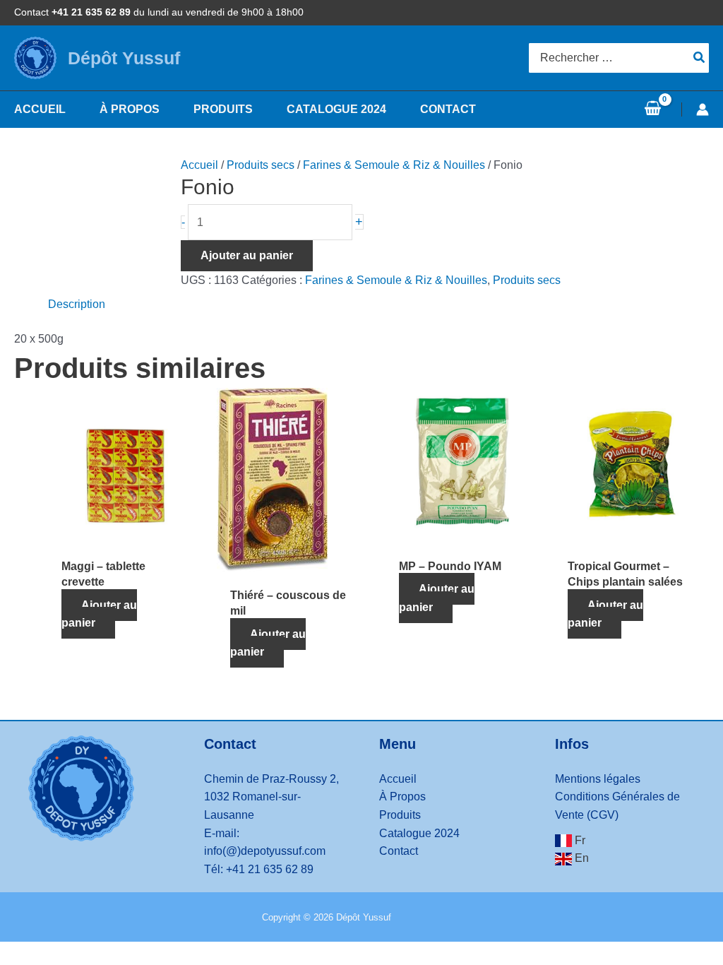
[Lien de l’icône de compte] (702, 109)
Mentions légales (597, 779)
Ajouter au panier (247, 255)
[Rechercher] (700, 58)
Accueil (199, 165)
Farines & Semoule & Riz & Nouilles (394, 165)
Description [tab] (76, 304)
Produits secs (260, 165)
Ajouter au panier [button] (99, 614)
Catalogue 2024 (419, 833)
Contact (398, 851)
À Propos (402, 797)
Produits (400, 815)
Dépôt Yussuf (124, 58)
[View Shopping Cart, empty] (652, 109)
